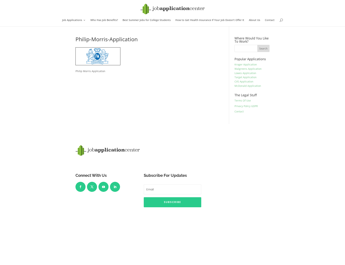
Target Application (245, 77)
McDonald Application (247, 85)
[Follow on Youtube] (103, 187)
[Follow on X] (92, 187)
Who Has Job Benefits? (104, 20)
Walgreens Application (248, 68)
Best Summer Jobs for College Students (147, 20)
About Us (254, 20)
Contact (270, 20)
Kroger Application (245, 64)
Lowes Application (245, 73)
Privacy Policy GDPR (246, 106)
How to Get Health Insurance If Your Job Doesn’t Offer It (209, 20)
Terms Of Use (242, 100)
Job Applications (72, 20)
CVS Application (243, 81)
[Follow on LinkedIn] (115, 187)
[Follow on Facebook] (80, 187)
